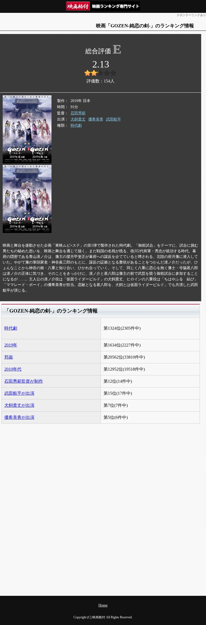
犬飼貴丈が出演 (19, 405)
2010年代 (12, 369)
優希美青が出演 (19, 417)
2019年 (10, 345)
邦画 (8, 357)
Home (103, 605)
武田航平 (113, 119)
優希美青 (95, 119)
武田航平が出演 (19, 393)
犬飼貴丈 (78, 119)
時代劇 (76, 125)
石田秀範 (78, 113)
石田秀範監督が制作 (23, 381)
